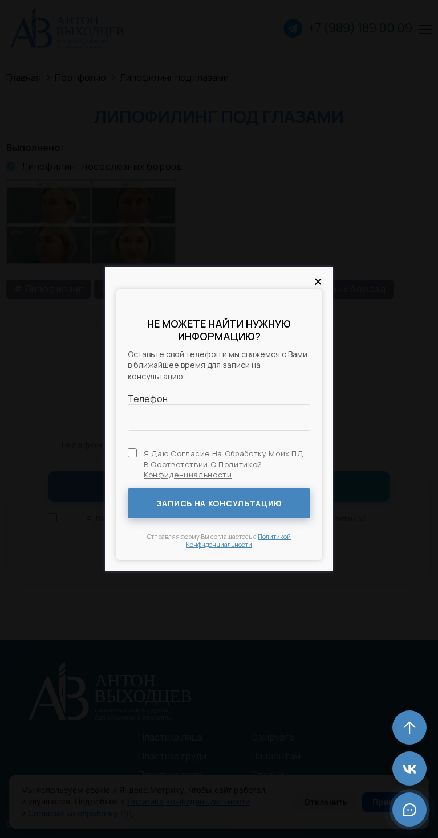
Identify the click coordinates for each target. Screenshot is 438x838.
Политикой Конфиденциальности (238, 540)
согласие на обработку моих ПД (237, 453)
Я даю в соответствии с (223, 463)
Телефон (148, 399)
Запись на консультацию (219, 503)
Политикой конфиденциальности (203, 469)
